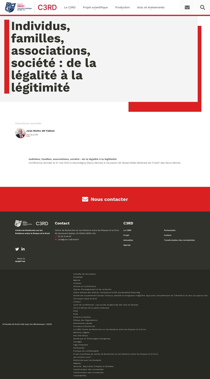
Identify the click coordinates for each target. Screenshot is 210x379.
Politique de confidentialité (86, 351)
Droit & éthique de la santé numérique (91, 308)
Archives (77, 283)
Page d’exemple (80, 345)
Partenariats (169, 230)
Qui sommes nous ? (82, 357)
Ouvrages (77, 342)
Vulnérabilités (79, 376)
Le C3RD (127, 230)
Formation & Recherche (84, 326)
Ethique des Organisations (85, 320)
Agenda (127, 245)
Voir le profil (32, 135)
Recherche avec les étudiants (87, 360)
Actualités (128, 240)
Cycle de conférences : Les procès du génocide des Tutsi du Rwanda (105, 305)
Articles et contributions (84, 286)
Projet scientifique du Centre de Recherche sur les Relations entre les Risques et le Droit (115, 354)
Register (77, 363)
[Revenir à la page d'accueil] (31, 12)
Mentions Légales (81, 332)
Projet (126, 235)
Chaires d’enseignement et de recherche (92, 289)
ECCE (75, 311)
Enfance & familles (82, 317)
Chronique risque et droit (85, 299)
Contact (167, 235)
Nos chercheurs (80, 336)
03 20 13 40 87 (64, 236)
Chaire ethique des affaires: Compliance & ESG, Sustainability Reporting (106, 292)
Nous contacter (109, 199)
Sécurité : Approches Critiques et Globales (93, 366)
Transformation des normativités (179, 240)
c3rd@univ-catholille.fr (68, 239)
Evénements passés (82, 323)
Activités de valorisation (84, 274)
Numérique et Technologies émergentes (92, 339)
